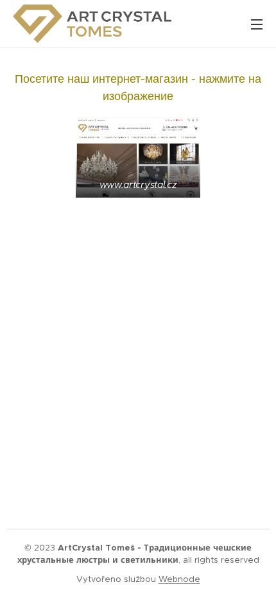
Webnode (179, 579)
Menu (257, 24)
